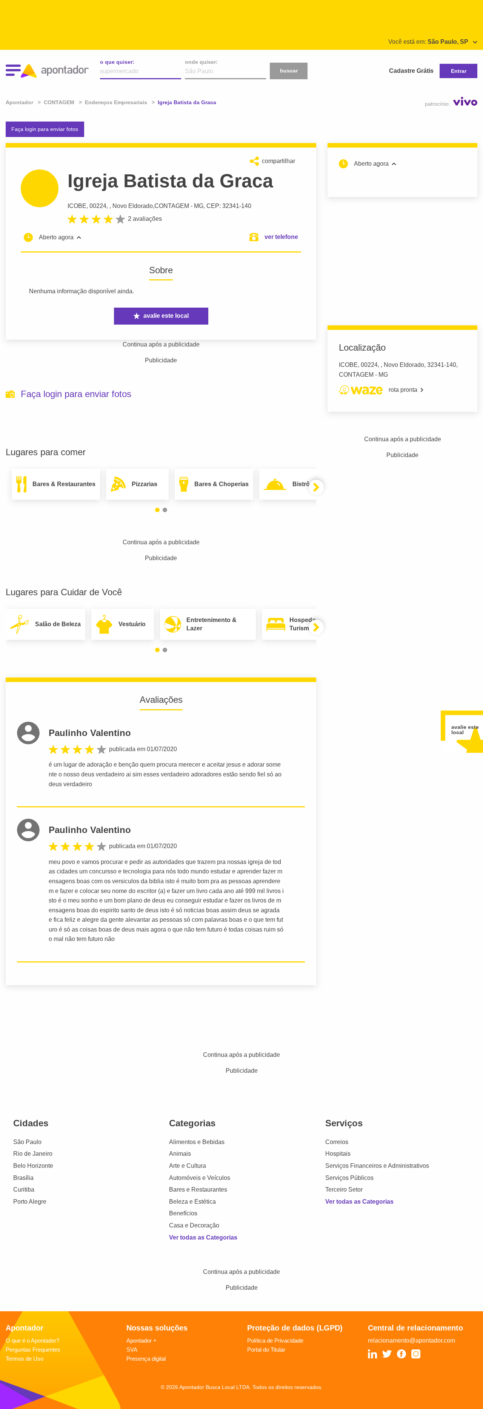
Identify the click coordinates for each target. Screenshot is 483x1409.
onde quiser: (201, 62)
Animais (180, 1153)
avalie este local (166, 316)
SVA (131, 1349)
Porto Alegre (29, 1201)
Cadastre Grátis (411, 71)
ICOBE (77, 206)
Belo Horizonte (33, 1166)
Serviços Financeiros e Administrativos (377, 1166)
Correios (336, 1142)
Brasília (23, 1178)
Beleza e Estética (192, 1201)
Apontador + (141, 1340)
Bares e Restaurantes (198, 1189)
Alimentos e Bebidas (197, 1142)
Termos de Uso (24, 1358)
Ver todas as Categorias (203, 1237)
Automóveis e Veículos (199, 1178)
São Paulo (27, 1142)
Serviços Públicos (349, 1178)
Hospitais (338, 1153)
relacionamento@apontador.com (411, 1340)
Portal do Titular (266, 1349)
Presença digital (146, 1358)
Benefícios (183, 1213)
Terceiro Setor (344, 1189)
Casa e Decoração (194, 1225)
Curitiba (23, 1189)
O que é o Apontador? (32, 1340)
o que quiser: (117, 62)
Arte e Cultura (187, 1166)
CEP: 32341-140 (228, 206)
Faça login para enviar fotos (44, 129)
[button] (157, 510)
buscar (289, 71)
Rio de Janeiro (32, 1153)
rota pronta (403, 390)
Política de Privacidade (275, 1340)
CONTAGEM (171, 206)
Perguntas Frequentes (33, 1349)
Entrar (458, 71)
